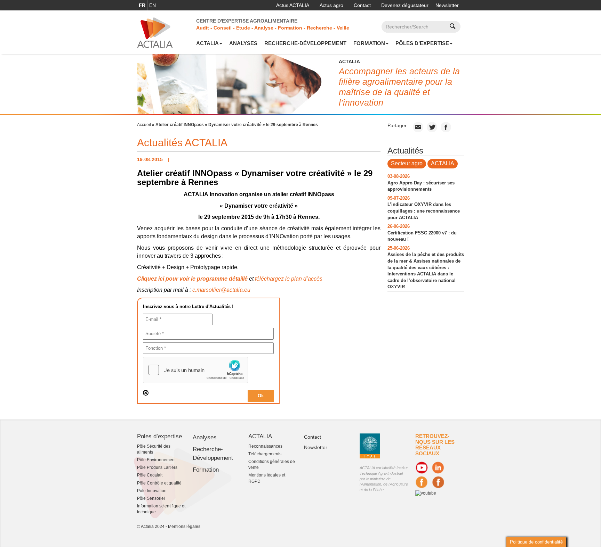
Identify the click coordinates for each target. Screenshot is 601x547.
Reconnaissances (265, 446)
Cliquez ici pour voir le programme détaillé (192, 279)
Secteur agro (407, 163)
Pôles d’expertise (422, 43)
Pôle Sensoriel (151, 498)
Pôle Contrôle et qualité (159, 483)
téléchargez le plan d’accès (288, 279)
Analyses (243, 43)
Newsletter (447, 5)
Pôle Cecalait (149, 475)
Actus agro (331, 5)
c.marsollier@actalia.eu (221, 290)
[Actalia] (155, 32)
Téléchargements (264, 453)
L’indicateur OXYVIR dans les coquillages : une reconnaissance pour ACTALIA (423, 211)
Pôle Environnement (156, 459)
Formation (369, 43)
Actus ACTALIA (292, 5)
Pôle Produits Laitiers (157, 467)
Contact (362, 5)
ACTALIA (207, 43)
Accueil (144, 124)
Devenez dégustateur (404, 5)
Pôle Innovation (152, 490)
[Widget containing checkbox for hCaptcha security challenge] (195, 370)
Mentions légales (184, 526)
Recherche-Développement (305, 43)
